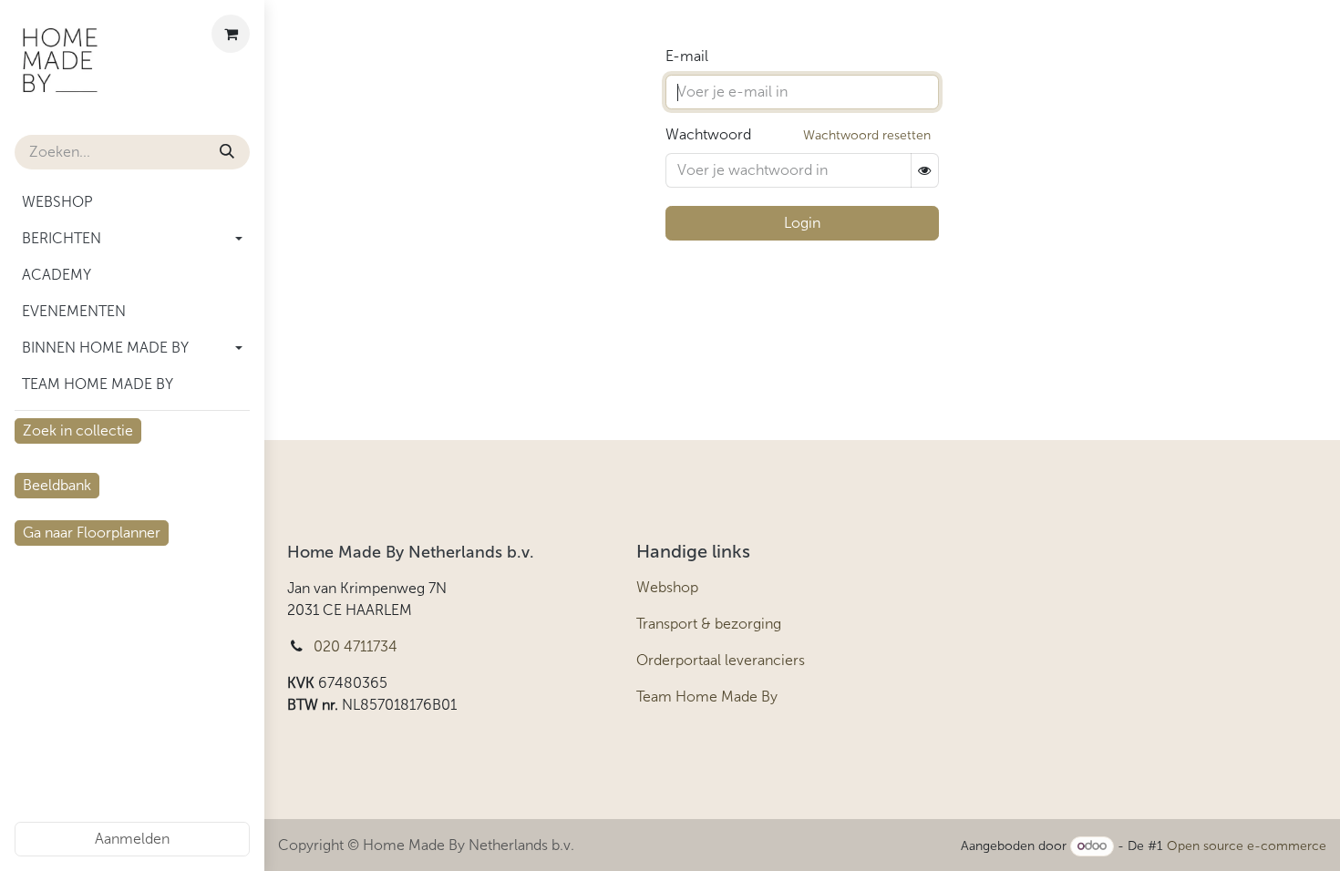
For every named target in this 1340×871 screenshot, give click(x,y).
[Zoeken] (227, 152)
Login (802, 222)
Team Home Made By (707, 696)
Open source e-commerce (1246, 846)
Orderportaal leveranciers (720, 660)
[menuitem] (132, 202)
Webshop (667, 587)
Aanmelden (132, 838)
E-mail (686, 56)
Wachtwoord (708, 134)
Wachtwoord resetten (867, 135)
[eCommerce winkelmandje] (230, 34)
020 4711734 (355, 646)
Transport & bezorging (708, 623)
